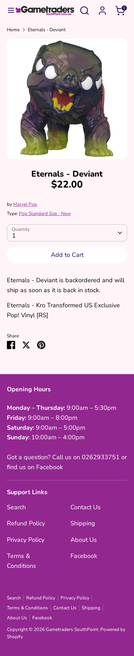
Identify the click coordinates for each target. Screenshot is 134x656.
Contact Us (85, 507)
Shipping (82, 523)
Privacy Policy (25, 540)
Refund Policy (26, 523)
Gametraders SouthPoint (72, 629)
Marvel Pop (25, 204)
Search (16, 507)
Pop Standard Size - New (45, 213)
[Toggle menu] (7, 10)
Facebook (83, 556)
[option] (67, 99)
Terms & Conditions (27, 608)
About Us (83, 540)
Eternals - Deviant (47, 29)
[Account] (102, 8)
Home (13, 29)
